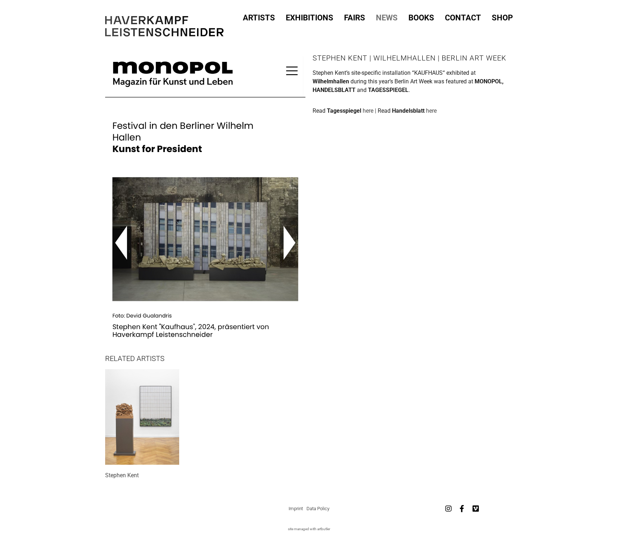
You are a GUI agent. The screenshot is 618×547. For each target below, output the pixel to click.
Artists (259, 17)
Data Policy (317, 508)
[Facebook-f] (462, 509)
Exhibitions (309, 17)
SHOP (502, 17)
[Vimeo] (476, 509)
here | (370, 110)
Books (421, 17)
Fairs (354, 17)
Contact (463, 17)
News (387, 17)
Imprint (296, 508)
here (431, 110)
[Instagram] (448, 509)
